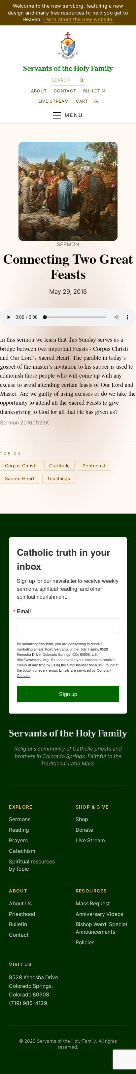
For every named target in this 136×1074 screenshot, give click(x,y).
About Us (20, 903)
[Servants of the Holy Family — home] (68, 69)
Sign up (68, 694)
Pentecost (94, 465)
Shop (82, 819)
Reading (19, 830)
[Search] (81, 80)
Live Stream (90, 840)
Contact (65, 90)
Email (24, 611)
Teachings (58, 478)
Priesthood (22, 914)
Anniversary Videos (99, 914)
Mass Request (93, 903)
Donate (84, 830)
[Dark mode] (96, 101)
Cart (82, 101)
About (39, 90)
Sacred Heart (20, 478)
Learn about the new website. (78, 19)
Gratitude (59, 465)
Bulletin (94, 90)
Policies (85, 942)
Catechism (22, 851)
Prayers (18, 840)
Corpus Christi (21, 465)
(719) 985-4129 (28, 1003)
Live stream (54, 101)
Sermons (19, 819)
